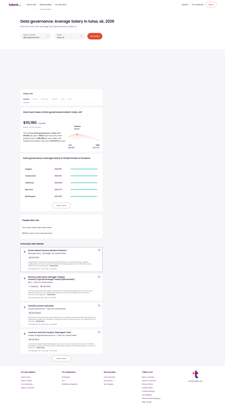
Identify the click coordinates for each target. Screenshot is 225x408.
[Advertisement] (61, 68)
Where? (59, 35)
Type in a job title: (29, 35)
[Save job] (99, 250)
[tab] (26, 100)
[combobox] (35, 37)
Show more (54, 266)
